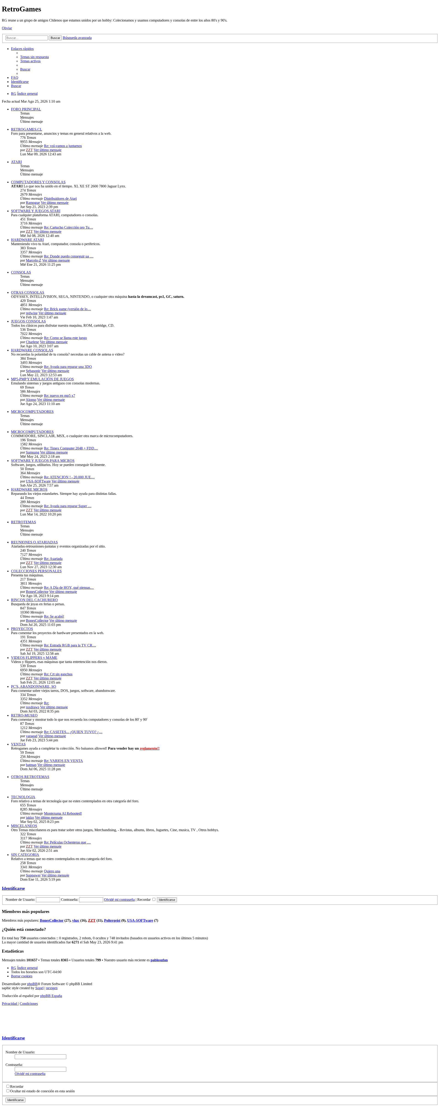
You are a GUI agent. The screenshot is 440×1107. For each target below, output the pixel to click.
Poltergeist (112, 920)
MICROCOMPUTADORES (32, 412)
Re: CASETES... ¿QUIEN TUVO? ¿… (73, 732)
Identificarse (13, 888)
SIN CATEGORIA (25, 855)
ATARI (16, 162)
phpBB (32, 984)
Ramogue (33, 203)
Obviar (7, 28)
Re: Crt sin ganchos (58, 674)
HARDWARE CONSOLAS (32, 350)
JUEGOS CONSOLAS (28, 321)
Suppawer (33, 875)
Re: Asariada (53, 559)
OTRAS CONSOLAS (27, 292)
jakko (30, 817)
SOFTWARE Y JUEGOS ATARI (35, 211)
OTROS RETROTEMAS (30, 777)
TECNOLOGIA (23, 797)
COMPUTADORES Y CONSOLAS (38, 182)
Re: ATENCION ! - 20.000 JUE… (69, 477)
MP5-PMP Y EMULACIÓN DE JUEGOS (42, 379)
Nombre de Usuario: (20, 1052)
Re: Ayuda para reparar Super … (67, 506)
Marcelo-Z (33, 260)
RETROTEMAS (23, 522)
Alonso (31, 400)
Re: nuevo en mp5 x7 (59, 395)
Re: (46, 703)
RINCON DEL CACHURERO (34, 600)
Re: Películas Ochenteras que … (67, 842)
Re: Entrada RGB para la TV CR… (70, 645)
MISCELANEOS (24, 826)
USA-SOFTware (38, 481)
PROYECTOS (22, 629)
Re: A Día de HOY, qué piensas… (69, 587)
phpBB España (51, 996)
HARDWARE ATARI (27, 240)
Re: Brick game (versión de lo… (67, 309)
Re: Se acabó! (54, 616)
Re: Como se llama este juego (65, 338)
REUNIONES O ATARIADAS (34, 542)
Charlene (32, 342)
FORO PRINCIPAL (26, 109)
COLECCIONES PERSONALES (36, 571)
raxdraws (32, 707)
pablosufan (159, 960)
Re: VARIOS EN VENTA (63, 761)
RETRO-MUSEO (24, 715)
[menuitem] (34, 57)
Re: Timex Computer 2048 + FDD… (71, 448)
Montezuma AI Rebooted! (63, 813)
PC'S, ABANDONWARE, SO (33, 686)
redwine (32, 313)
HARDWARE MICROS (29, 489)
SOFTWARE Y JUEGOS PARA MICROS (42, 461)
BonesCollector (37, 592)
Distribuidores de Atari (60, 198)
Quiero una (52, 871)
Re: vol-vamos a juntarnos (63, 146)
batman (31, 765)
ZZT (29, 150)
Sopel (39, 988)
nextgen (52, 988)
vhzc (75, 920)
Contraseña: (14, 1065)
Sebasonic (33, 371)
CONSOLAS (21, 272)
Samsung (32, 452)
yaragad (31, 736)
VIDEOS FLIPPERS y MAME (34, 658)
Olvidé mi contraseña (119, 899)
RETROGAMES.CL (26, 129)
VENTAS (18, 744)
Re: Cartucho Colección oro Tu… (68, 227)
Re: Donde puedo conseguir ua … (69, 256)
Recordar (144, 899)
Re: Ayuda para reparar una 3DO (68, 367)
